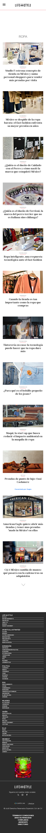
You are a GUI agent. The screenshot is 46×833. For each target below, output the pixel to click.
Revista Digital (7, 642)
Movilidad (5, 689)
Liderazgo (5, 704)
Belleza (4, 720)
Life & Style (7, 615)
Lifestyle (5, 640)
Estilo (23, 475)
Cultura (5, 724)
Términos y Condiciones (23, 815)
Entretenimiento (8, 618)
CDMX (4, 673)
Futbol (4, 631)
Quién (4, 712)
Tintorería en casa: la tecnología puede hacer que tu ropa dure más (23, 348)
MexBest (6, 739)
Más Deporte (6, 638)
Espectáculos (6, 713)
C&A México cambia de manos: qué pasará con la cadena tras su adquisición (23, 573)
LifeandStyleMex (18, 795)
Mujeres (5, 660)
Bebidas (4, 742)
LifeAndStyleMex (28, 795)
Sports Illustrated (11, 630)
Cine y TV (5, 622)
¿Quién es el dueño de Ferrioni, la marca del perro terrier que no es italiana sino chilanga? (23, 214)
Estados (5, 675)
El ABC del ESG (6, 695)
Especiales (5, 707)
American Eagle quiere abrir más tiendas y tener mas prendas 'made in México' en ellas (23, 527)
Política (6, 666)
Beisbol (4, 633)
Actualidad (6, 702)
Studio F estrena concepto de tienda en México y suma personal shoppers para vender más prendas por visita (23, 75)
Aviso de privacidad (23, 818)
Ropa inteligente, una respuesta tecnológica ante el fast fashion (23, 258)
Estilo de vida (6, 735)
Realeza (4, 715)
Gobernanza (6, 688)
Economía (23, 116)
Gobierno (5, 667)
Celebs (4, 733)
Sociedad (5, 678)
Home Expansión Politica (10, 649)
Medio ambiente (7, 684)
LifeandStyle (6, 662)
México (4, 669)
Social (4, 686)
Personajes (6, 746)
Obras (4, 657)
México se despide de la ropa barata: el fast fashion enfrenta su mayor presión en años (23, 123)
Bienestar (5, 748)
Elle (4, 728)
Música (4, 624)
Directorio (23, 824)
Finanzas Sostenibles (9, 691)
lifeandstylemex (24, 795)
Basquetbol (6, 637)
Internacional (7, 653)
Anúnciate (23, 822)
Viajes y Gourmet (7, 625)
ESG (3, 658)
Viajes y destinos (7, 744)
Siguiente (23, 585)
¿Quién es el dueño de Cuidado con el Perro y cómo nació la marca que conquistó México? (23, 168)
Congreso (5, 671)
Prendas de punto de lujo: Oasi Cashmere (23, 480)
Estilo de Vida (6, 749)
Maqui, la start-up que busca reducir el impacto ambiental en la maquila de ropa (23, 436)
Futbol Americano (8, 635)
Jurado (4, 751)
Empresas (23, 67)
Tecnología (23, 253)
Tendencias (23, 387)
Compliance (23, 820)
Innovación (5, 693)
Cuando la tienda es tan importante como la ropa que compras (23, 302)
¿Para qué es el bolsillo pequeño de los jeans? (23, 392)
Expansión (6, 646)
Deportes (5, 620)
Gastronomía (6, 740)
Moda (4, 718)
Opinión (4, 676)
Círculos (5, 717)
